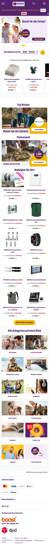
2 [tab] (26, 45)
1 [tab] (23, 45)
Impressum (19, 543)
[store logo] (19, 4)
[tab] (24, 500)
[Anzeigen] (42, 52)
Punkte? (32, 52)
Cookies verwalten (21, 538)
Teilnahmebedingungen (23, 540)
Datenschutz (39, 540)
